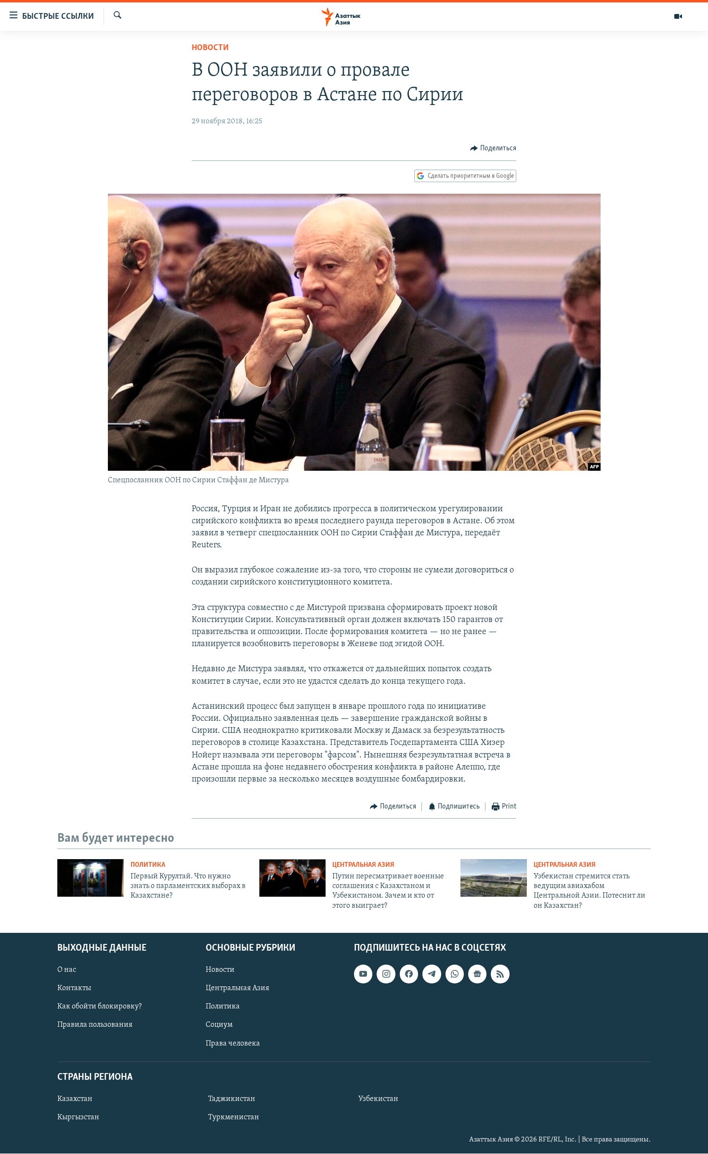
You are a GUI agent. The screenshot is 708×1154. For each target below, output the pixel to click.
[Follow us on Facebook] (409, 974)
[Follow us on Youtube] (363, 974)
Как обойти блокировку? (99, 1007)
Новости (210, 48)
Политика (148, 865)
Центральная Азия (363, 865)
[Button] (493, 148)
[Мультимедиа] (678, 16)
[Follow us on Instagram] (386, 974)
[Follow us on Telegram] (431, 974)
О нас (66, 970)
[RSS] (500, 974)
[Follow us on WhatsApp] (455, 974)
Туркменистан (233, 1117)
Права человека (233, 1044)
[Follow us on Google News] (477, 974)
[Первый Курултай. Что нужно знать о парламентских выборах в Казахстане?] (90, 878)
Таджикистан (231, 1099)
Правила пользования (94, 1025)
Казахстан (74, 1099)
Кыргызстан (78, 1117)
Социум (219, 1025)
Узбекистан (378, 1099)
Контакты (74, 989)
